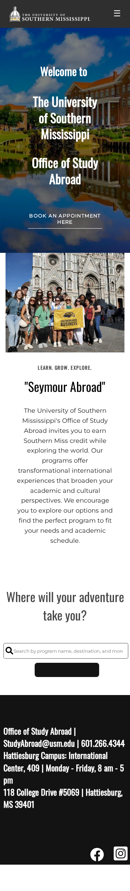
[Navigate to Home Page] (50, 13)
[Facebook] (97, 857)
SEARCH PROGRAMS (67, 669)
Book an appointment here (65, 219)
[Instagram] (121, 857)
